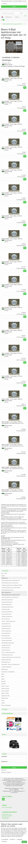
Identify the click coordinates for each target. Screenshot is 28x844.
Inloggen (14, 767)
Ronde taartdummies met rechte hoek (10, 582)
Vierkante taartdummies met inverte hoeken (11, 657)
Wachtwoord (4, 761)
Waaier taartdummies (6, 659)
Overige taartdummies (6, 666)
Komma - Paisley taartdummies (8, 621)
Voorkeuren (12, 839)
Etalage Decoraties (5, 695)
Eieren (2, 676)
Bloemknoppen (4, 669)
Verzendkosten (5, 818)
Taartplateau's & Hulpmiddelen (8, 671)
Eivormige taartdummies (7, 611)
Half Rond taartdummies (7, 616)
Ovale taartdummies (6, 623)
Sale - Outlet (4, 573)
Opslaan (14, 6)
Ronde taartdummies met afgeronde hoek (11, 580)
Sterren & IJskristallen (6, 705)
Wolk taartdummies (6, 662)
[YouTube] (3, 799)
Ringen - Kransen (5, 686)
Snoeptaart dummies (6, 645)
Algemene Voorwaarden (7, 815)
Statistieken (19, 839)
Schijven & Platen (5, 693)
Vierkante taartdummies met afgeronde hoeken (12, 585)
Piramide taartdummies (7, 640)
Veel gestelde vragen (6, 814)
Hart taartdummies (6, 619)
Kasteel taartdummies (6, 626)
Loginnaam (4, 756)
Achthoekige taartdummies (7, 590)
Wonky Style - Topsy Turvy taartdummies (10, 664)
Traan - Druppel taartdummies (8, 652)
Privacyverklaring (5, 817)
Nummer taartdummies (7, 638)
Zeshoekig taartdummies (7, 654)
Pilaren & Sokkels (5, 691)
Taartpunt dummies (6, 650)
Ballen (2, 674)
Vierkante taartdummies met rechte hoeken (11, 587)
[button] (2, 17)
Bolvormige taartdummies (7, 599)
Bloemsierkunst (4, 698)
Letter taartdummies (6, 633)
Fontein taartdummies (6, 614)
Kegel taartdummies (6, 628)
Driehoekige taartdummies (7, 607)
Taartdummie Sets (6, 609)
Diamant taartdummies (7, 604)
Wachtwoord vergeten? (6, 772)
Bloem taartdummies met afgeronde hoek (11, 594)
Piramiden (3, 683)
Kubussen (3, 681)
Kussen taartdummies (6, 631)
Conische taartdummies (7, 602)
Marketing (4, 841)
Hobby (2, 700)
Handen (3, 703)
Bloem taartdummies (6, 592)
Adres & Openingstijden (7, 807)
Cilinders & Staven (5, 688)
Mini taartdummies (6, 635)
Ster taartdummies (6, 647)
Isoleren (3, 575)
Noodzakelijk (5, 839)
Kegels (2, 679)
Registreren (3, 770)
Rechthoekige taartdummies (8, 643)
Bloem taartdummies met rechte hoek (10, 597)
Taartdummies (4, 578)
